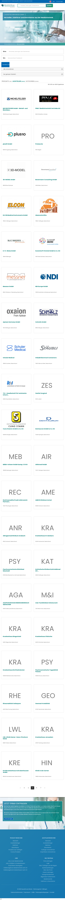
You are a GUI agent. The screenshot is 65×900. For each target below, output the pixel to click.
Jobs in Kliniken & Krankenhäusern (15, 863)
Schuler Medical (8, 358)
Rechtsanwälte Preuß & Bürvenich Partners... (15, 501)
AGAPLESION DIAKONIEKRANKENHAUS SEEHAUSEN (16, 603)
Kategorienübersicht (48, 874)
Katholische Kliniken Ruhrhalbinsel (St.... (47, 570)
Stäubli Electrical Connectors (46, 358)
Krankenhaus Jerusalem (44, 737)
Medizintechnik (48, 879)
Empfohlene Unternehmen (47, 852)
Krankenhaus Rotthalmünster (14, 670)
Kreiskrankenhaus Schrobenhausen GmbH (16, 771)
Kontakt (52, 892)
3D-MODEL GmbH (9, 180)
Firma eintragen (59, 1)
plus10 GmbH (7, 144)
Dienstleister (15, 847)
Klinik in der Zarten (42, 771)
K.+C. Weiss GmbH (9, 251)
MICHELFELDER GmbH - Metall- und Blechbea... (15, 109)
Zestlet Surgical (41, 393)
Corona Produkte (15, 852)
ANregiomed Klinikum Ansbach (14, 536)
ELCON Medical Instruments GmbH (15, 215)
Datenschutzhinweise (17, 892)
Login (54, 1)
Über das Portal (48, 870)
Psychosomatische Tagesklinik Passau (46, 671)
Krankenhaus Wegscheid (12, 636)
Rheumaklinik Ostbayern (12, 703)
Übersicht (15, 841)
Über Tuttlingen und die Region (48, 865)
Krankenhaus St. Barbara (44, 536)
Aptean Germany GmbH (11, 322)
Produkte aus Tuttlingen (15, 849)
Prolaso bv (39, 144)
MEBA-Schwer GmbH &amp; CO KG (15, 464)
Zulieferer (15, 845)
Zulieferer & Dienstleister (48, 881)
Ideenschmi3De (41, 215)
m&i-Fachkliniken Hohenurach (46, 603)
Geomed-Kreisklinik (42, 703)
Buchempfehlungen (47, 868)
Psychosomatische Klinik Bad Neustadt (13, 570)
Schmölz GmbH (40, 322)
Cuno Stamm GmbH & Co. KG (13, 429)
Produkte (7, 81)
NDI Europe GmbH (41, 286)
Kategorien (32, 81)
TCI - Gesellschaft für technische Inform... (14, 394)
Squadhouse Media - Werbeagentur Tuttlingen (34, 889)
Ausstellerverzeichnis (10, 44)
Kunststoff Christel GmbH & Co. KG (47, 251)
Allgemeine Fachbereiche (48, 876)
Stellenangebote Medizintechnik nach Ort (15, 868)
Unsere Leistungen (48, 872)
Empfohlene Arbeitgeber (15, 865)
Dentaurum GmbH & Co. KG (45, 429)
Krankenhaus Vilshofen (43, 636)
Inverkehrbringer (15, 843)
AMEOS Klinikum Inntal (43, 500)
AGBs (33, 892)
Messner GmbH (8, 286)
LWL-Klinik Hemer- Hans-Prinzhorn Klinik (15, 738)
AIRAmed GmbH (41, 464)
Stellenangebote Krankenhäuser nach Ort (15, 870)
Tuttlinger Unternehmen (48, 849)
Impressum (27, 892)
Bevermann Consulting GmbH (46, 180)
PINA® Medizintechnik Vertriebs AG (47, 108)
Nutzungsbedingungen (42, 892)
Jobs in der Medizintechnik (15, 861)
